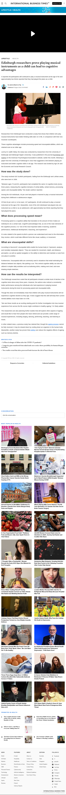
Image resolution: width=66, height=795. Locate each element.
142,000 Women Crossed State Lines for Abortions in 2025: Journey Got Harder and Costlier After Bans (48, 534)
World (2, 756)
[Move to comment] (63, 87)
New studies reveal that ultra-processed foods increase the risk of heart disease (28, 350)
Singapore (41, 761)
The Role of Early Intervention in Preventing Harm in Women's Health (13, 738)
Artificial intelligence (19, 772)
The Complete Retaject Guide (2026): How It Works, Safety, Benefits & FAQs (12, 718)
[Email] (59, 87)
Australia (41, 756)
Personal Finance (5, 769)
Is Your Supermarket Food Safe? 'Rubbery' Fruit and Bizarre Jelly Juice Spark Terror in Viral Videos (15, 534)
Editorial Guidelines (49, 363)
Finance (16, 766)
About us (29, 756)
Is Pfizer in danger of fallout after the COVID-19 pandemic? (22, 342)
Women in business (19, 775)
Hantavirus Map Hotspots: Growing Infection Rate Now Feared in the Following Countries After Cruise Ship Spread (48, 563)
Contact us (29, 758)
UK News (3, 758)
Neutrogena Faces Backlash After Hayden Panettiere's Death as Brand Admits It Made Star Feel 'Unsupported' (15, 449)
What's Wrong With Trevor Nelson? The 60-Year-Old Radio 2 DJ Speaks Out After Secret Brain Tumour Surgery (48, 506)
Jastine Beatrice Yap (15, 85)
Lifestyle (3, 777)
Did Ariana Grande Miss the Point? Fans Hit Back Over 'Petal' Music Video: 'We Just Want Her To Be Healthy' (16, 648)
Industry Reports (18, 785)
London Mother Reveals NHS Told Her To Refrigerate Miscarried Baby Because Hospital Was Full (49, 591)
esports (16, 777)
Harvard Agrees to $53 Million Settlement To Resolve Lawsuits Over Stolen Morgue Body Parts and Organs (15, 506)
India (40, 758)
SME (2, 766)
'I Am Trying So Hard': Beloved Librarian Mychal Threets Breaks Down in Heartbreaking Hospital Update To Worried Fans (49, 449)
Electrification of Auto (19, 764)
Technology (4, 772)
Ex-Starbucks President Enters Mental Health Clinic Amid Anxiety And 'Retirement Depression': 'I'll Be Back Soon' (49, 648)
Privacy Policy (30, 764)
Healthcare (16, 761)
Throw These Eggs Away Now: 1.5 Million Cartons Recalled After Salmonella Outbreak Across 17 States (15, 677)
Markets (3, 761)
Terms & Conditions (31, 761)
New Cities (16, 780)
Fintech (16, 783)
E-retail (16, 756)
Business (3, 764)
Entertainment (4, 775)
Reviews (3, 783)
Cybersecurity (17, 769)
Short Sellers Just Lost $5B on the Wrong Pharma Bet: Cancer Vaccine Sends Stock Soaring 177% (15, 478)
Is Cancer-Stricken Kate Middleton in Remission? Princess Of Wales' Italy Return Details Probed (48, 677)
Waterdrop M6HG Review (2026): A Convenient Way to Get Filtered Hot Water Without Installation (46, 718)
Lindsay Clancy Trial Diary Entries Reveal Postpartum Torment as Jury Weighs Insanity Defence (16, 620)
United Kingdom (43, 764)
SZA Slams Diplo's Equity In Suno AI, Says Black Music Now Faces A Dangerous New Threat (48, 705)
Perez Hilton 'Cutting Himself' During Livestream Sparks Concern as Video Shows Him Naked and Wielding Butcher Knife (15, 591)
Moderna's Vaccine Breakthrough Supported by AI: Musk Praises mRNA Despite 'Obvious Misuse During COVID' (48, 478)
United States (42, 766)
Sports (3, 780)
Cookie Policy (30, 766)
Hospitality (16, 758)
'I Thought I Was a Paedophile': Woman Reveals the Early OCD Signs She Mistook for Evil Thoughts (16, 563)
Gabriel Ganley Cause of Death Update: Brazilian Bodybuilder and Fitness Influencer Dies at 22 (15, 705)
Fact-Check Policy (31, 775)
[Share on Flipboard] (53, 87)
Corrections (29, 769)
